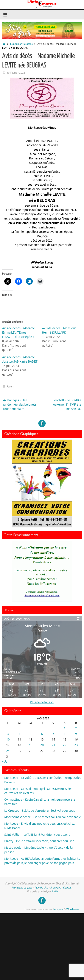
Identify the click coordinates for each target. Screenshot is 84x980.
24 (8, 751)
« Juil (5, 761)
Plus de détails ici (42, 702)
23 (76, 745)
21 (53, 745)
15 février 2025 (16, 72)
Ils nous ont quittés (21, 44)
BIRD (55, 891)
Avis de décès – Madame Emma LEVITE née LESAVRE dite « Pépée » (18, 332)
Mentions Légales (22, 887)
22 (64, 745)
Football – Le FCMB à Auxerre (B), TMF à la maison (67, 404)
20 (42, 745)
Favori (10, 386)
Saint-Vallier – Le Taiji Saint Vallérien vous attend (37, 835)
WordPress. (73, 909)
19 (30, 745)
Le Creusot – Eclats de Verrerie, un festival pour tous (39, 811)
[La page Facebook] (42, 423)
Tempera (58, 909)
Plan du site (41, 887)
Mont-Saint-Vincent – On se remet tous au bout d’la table (42, 817)
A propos (55, 887)
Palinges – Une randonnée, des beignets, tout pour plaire (20, 404)
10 (8, 739)
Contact (67, 887)
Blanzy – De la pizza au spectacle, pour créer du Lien (39, 841)
